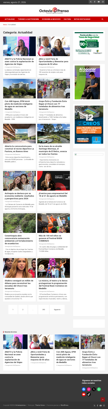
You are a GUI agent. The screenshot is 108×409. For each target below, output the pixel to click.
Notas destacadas (82, 19)
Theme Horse (40, 405)
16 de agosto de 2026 (44, 291)
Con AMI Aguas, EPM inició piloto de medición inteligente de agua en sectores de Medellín (18, 105)
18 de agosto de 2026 (44, 199)
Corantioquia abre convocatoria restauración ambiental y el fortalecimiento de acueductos (19, 239)
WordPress (64, 405)
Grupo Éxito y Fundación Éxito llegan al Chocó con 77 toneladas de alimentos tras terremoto (53, 105)
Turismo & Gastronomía (28, 19)
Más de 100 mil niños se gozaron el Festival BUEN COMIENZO (50, 238)
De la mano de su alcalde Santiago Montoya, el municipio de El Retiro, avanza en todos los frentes (53, 150)
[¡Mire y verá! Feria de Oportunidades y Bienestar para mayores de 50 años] (53, 46)
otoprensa (18, 67)
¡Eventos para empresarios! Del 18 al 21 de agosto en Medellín (53, 194)
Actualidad (10, 19)
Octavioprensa (20, 405)
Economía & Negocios (51, 19)
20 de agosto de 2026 (44, 112)
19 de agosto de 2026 (44, 157)
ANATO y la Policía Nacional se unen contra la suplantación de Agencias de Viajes (19, 61)
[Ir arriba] (103, 399)
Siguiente (57, 310)
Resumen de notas (11, 332)
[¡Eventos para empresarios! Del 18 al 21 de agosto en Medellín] (53, 181)
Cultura (67, 19)
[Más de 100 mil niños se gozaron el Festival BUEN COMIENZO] (53, 223)
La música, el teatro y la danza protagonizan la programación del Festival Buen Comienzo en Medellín (53, 284)
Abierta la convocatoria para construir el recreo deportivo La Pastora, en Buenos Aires (19, 149)
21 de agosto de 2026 (10, 67)
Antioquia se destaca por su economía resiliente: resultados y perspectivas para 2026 (19, 196)
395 (43, 310)
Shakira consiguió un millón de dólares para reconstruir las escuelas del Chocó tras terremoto (19, 284)
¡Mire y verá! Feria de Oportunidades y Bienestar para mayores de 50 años (53, 61)
